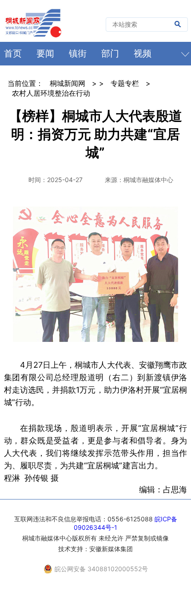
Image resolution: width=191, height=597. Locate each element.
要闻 (45, 53)
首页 (13, 53)
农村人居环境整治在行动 (51, 93)
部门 (110, 53)
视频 (142, 53)
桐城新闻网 (67, 83)
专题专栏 (125, 83)
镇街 (78, 53)
